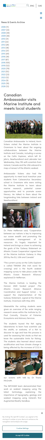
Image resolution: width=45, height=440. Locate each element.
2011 (3, 41)
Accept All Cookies (22, 435)
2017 (3, 59)
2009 (3, 36)
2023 (3, 77)
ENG (32, 5)
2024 (3, 80)
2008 (3, 33)
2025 (3, 83)
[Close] (42, 413)
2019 (3, 65)
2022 (3, 74)
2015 (3, 53)
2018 (3, 62)
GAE (40, 5)
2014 (3, 50)
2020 (3, 68)
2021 (3, 71)
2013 (3, 47)
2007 (3, 30)
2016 (3, 56)
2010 (3, 39)
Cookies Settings (22, 428)
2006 (3, 27)
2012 (3, 44)
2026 (3, 86)
